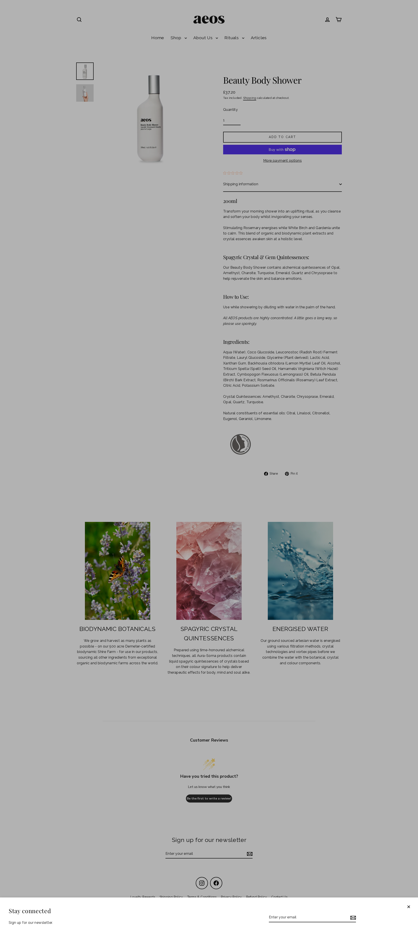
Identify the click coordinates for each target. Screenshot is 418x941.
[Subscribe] (352, 917)
